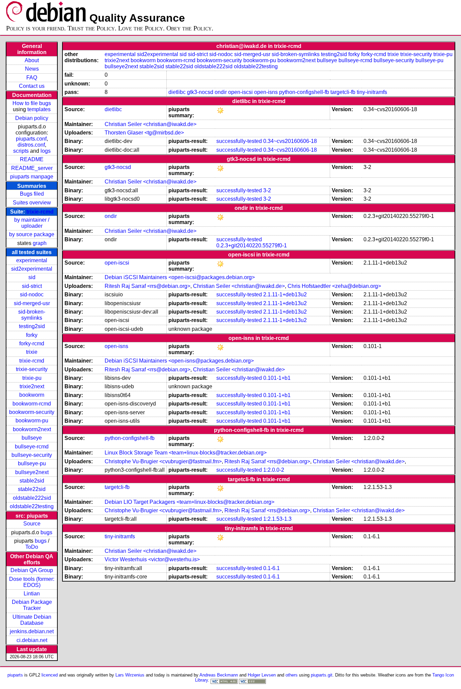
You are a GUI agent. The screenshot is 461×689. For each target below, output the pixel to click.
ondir (221, 92)
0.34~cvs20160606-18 (290, 141)
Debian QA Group (31, 570)
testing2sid (32, 326)
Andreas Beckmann (218, 675)
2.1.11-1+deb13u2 (285, 294)
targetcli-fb (342, 92)
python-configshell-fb (304, 92)
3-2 (267, 190)
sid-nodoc (32, 294)
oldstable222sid (32, 498)
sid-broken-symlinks (31, 315)
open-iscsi (240, 92)
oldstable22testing (32, 506)
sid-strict (32, 286)
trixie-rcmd (40, 212)
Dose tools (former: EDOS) (31, 582)
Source (31, 523)
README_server (32, 168)
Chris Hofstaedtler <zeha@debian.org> (334, 286)
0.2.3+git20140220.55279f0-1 (251, 245)
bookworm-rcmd (31, 404)
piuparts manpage (31, 176)
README (32, 159)
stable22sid (32, 489)
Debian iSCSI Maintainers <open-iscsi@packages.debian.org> (180, 277)
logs (45, 151)
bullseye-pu (32, 463)
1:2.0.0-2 (273, 470)
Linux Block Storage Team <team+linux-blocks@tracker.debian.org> (186, 453)
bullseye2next (32, 472)
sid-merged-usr (32, 303)
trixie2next (32, 386)
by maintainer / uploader (31, 223)
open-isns (266, 92)
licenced (50, 675)
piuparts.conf (31, 139)
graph (40, 243)
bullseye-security (31, 455)
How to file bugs (31, 103)
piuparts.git (321, 675)
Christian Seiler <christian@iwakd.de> (150, 124)
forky (31, 335)
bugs (46, 532)
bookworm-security (31, 412)
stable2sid (32, 481)
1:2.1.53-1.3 (277, 519)
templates (39, 109)
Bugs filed (32, 194)
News (32, 69)
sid (31, 277)
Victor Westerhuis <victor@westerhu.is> (152, 559)
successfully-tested (239, 141)
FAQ (31, 77)
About (32, 60)
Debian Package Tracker (32, 605)
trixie (31, 352)
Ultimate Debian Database (31, 620)
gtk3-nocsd (200, 92)
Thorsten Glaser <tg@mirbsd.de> (144, 133)
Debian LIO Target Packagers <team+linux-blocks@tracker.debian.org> (189, 502)
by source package (31, 234)
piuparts (15, 675)
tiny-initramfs (372, 92)
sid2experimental (31, 269)
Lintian (32, 593)
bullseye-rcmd (32, 446)
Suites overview (32, 202)
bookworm (31, 395)
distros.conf (31, 145)
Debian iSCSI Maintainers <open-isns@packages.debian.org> (179, 361)
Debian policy (31, 118)
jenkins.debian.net (32, 631)
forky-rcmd (31, 343)
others (292, 675)
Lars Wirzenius (129, 675)
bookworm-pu (32, 420)
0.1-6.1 (271, 568)
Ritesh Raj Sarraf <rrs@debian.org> (147, 286)
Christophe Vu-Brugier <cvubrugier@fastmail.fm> (163, 461)
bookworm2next (32, 429)
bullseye (32, 438)
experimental (31, 260)
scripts (21, 151)
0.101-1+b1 (277, 378)
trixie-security (32, 369)
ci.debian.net (32, 640)
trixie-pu (32, 378)
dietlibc (177, 92)
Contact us (32, 86)
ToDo (31, 547)
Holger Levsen (262, 675)
